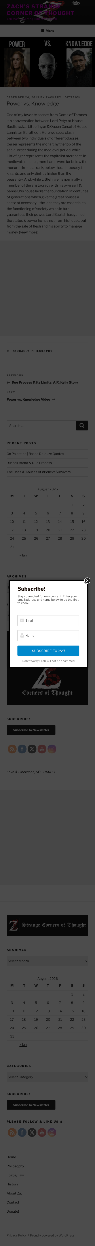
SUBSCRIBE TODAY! (48, 651)
